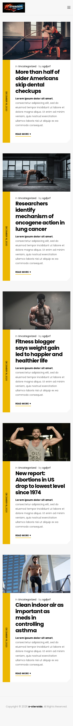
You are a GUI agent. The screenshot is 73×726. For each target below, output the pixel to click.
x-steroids (35, 706)
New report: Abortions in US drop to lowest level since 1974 (40, 482)
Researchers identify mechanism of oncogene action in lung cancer (40, 216)
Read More (23, 134)
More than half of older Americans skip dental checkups (37, 81)
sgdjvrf (46, 66)
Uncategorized (27, 66)
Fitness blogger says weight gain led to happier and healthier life (39, 351)
